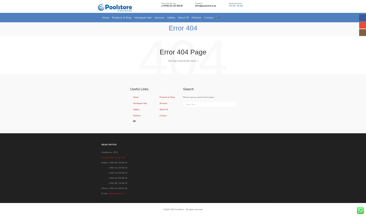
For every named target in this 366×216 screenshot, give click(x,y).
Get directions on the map (113, 157)
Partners (196, 17)
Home (105, 17)
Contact (208, 17)
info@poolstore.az (205, 5)
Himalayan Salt (143, 17)
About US (183, 17)
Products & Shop (122, 17)
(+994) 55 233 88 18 (172, 5)
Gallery (171, 17)
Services (159, 17)
